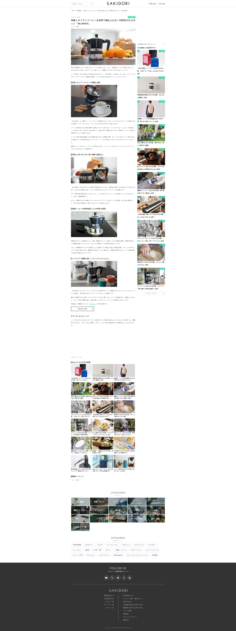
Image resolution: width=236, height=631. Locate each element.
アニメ (109, 550)
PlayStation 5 (118, 555)
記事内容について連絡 (76, 357)
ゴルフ (101, 545)
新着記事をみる (109, 595)
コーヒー (73, 26)
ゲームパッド (140, 545)
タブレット (127, 545)
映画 (87, 550)
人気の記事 (161, 4)
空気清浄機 (77, 545)
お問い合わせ (127, 601)
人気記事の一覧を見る (151, 293)
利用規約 (126, 614)
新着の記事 (152, 4)
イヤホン (153, 545)
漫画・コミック (121, 550)
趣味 (78, 26)
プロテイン (89, 545)
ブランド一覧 (109, 607)
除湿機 (155, 555)
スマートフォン (137, 550)
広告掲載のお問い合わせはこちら (146, 44)
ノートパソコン (113, 545)
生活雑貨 (131, 17)
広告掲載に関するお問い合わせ (133, 604)
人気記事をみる (109, 598)
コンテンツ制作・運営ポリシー (133, 598)
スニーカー (91, 555)
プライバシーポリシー (130, 617)
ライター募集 (127, 611)
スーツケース (105, 555)
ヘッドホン (77, 550)
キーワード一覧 (109, 604)
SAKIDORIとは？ (128, 595)
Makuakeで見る (82, 309)
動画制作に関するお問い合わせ (133, 607)
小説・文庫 (97, 550)
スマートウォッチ (152, 550)
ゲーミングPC (78, 555)
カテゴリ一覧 (109, 601)
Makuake (92, 304)
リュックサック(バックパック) (138, 555)
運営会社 (126, 620)
